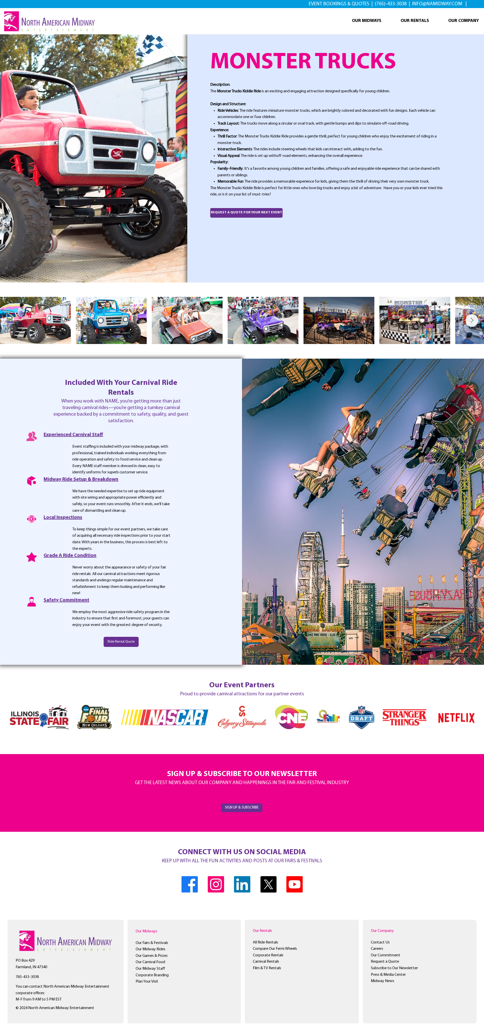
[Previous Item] (12, 320)
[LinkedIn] (242, 884)
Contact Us (380, 942)
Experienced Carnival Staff (73, 434)
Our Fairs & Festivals (152, 943)
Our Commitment (385, 955)
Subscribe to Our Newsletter (394, 968)
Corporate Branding (152, 975)
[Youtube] (294, 884)
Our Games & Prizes (152, 956)
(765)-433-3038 (391, 4)
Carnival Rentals (266, 962)
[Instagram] (216, 884)
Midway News (382, 981)
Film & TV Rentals (267, 968)
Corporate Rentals (268, 955)
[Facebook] (190, 884)
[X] (268, 884)
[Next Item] (472, 320)
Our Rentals (262, 931)
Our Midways (146, 931)
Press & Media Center (388, 975)
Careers (377, 949)
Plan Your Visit (147, 982)
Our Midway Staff (150, 969)
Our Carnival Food (150, 962)
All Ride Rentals (265, 942)
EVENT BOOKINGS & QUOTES (339, 4)
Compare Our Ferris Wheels (275, 949)
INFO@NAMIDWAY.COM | (439, 4)
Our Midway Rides (150, 949)
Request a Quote (385, 962)
